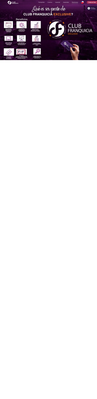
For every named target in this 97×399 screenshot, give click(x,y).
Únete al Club (92, 2)
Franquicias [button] (41, 2)
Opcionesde (93, 8)
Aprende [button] (57, 2)
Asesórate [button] (66, 2)
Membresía (75, 2)
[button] (82, 2)
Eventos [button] (50, 2)
